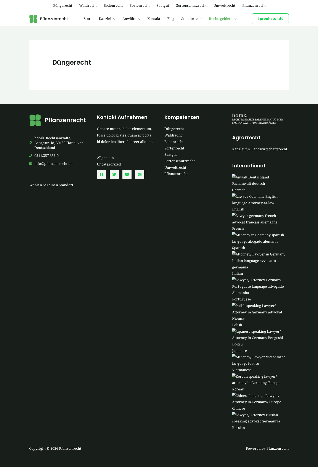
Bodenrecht (113, 5)
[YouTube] (127, 174)
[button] (113, 18)
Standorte (189, 18)
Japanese (239, 350)
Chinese (238, 408)
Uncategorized (109, 164)
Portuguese (241, 299)
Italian (237, 273)
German (239, 190)
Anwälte (129, 18)
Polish (237, 325)
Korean (238, 389)
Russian (238, 427)
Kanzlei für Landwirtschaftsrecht (259, 149)
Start (88, 18)
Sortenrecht (140, 5)
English (238, 209)
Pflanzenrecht (254, 5)
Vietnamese (242, 370)
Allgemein (105, 157)
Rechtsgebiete (220, 18)
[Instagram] (139, 174)
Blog (170, 18)
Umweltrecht (224, 5)
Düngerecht (62, 5)
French (238, 228)
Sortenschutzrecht (191, 5)
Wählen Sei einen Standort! (51, 185)
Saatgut (163, 5)
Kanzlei (105, 18)
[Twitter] (114, 174)
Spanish (238, 247)
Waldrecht (88, 5)
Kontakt (153, 18)
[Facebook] (101, 174)
